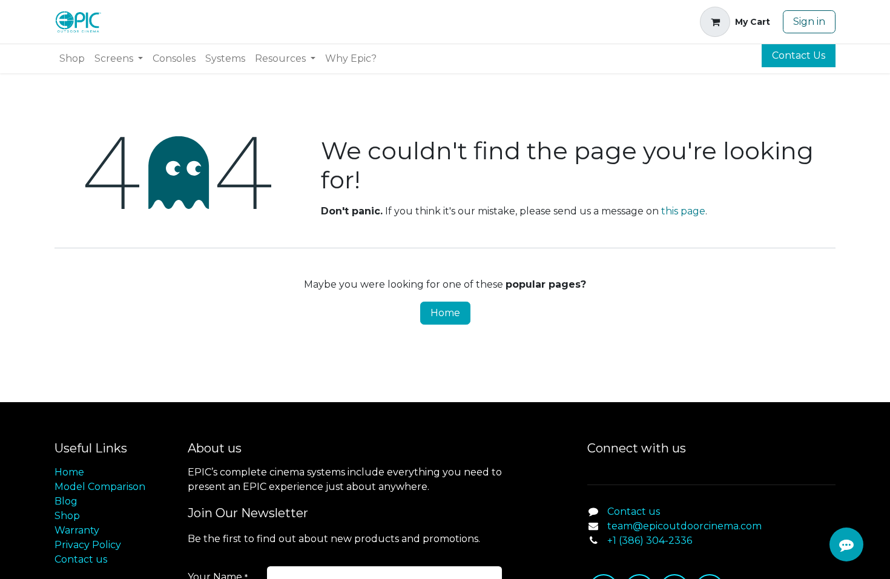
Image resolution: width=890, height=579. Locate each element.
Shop (67, 515)
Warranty (76, 530)
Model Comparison (99, 486)
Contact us (80, 559)
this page (683, 211)
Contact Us (798, 55)
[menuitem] (72, 59)
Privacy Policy (87, 545)
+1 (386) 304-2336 (649, 540)
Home (445, 313)
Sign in (809, 21)
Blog (65, 501)
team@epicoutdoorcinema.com (684, 526)
